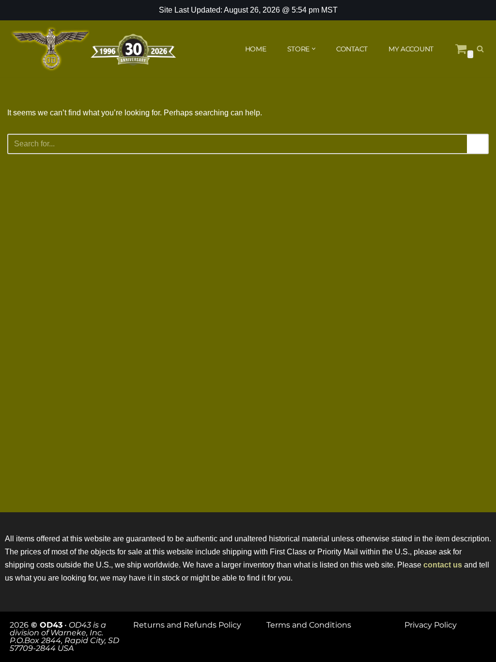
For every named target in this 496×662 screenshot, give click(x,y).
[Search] (480, 48)
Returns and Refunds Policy (187, 625)
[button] (313, 48)
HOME (255, 49)
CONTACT (352, 49)
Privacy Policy (430, 625)
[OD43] (94, 49)
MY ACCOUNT (411, 49)
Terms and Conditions (308, 625)
